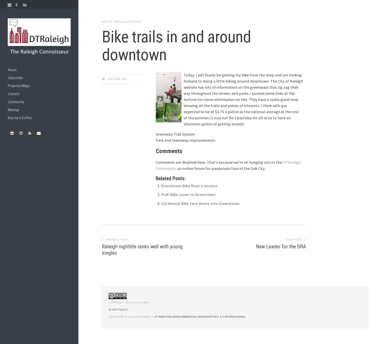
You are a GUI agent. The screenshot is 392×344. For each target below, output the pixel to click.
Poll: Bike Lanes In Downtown (188, 194)
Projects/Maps (19, 86)
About (12, 70)
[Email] (39, 133)
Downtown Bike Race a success (189, 185)
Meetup (13, 110)
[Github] (21, 133)
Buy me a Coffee (20, 118)
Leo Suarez (133, 21)
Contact (13, 94)
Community (16, 102)
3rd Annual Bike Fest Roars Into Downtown (200, 203)
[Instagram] (12, 133)
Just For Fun (117, 79)
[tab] (9, 5)
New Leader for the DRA (281, 246)
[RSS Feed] (30, 133)
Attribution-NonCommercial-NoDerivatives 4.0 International (200, 317)
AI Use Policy (118, 309)
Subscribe (15, 78)
